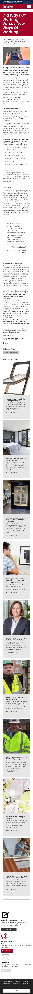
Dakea (6, 352)
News (22, 39)
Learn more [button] (6, 986)
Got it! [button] (17, 990)
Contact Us (6, 970)
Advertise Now (7, 951)
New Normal (14, 352)
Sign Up (8, 929)
